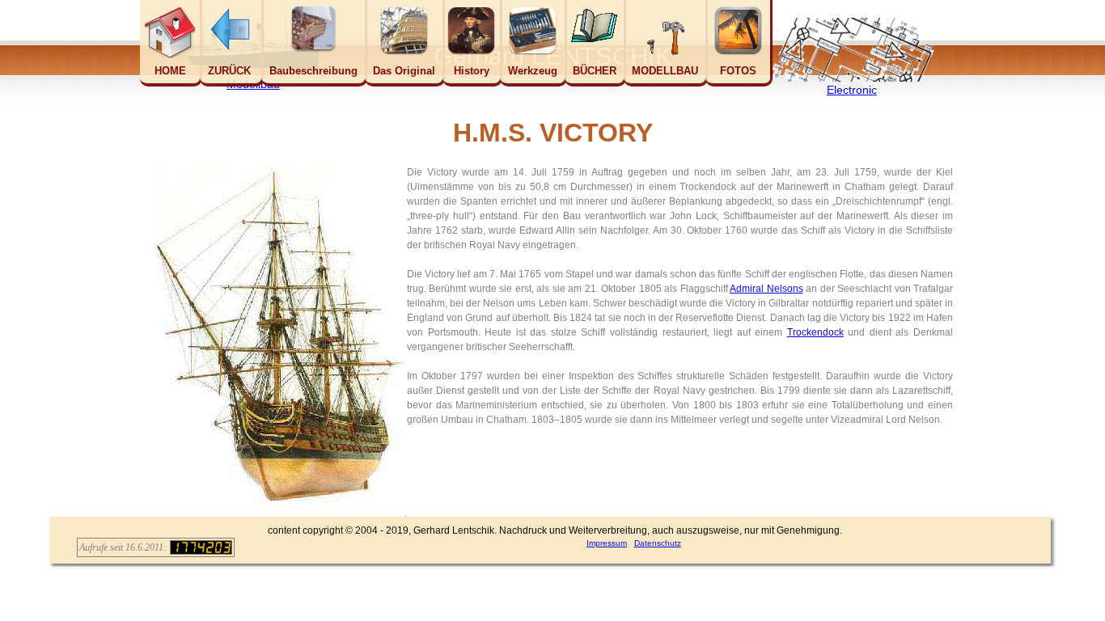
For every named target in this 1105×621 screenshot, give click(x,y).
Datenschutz (657, 543)
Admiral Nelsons (766, 288)
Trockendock (815, 332)
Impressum (606, 543)
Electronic (852, 89)
